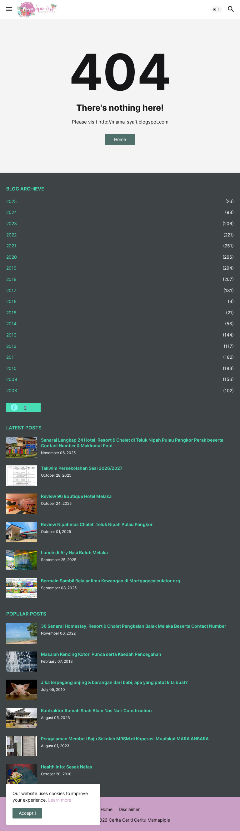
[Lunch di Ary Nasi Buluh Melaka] (21, 560)
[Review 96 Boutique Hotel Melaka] (21, 504)
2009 (120, 379)
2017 (120, 290)
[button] (8, 9)
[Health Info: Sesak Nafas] (21, 774)
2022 (120, 234)
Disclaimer (129, 809)
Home (120, 139)
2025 (120, 201)
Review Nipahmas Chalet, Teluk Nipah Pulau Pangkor (97, 524)
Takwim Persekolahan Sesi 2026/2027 (81, 468)
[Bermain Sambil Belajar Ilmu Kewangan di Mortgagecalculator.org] (21, 588)
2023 (120, 223)
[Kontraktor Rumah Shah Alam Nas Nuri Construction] (21, 718)
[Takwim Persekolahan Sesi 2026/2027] (21, 475)
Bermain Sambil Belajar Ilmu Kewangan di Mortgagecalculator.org (110, 580)
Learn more (59, 800)
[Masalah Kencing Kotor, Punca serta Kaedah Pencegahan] (21, 661)
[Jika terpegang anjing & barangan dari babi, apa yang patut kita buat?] (21, 690)
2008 (120, 390)
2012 (120, 346)
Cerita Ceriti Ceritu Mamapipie (139, 820)
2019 (120, 268)
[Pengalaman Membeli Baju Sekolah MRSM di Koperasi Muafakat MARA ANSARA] (21, 746)
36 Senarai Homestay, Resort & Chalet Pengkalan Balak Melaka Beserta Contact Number (133, 626)
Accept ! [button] (27, 813)
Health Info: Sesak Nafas (66, 766)
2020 (120, 257)
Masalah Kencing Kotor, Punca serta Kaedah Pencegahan (101, 654)
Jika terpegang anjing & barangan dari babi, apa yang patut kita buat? (114, 682)
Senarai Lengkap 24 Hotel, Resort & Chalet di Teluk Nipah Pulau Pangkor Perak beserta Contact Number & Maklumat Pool (132, 442)
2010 (120, 368)
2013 (120, 334)
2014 (120, 323)
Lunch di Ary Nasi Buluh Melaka (74, 552)
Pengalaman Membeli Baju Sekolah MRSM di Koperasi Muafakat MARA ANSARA (125, 738)
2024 (120, 212)
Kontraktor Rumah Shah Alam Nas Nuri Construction (96, 710)
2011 (120, 357)
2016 (120, 301)
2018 (120, 279)
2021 (120, 245)
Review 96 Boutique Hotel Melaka (76, 496)
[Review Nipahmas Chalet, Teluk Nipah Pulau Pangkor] (21, 532)
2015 (120, 312)
